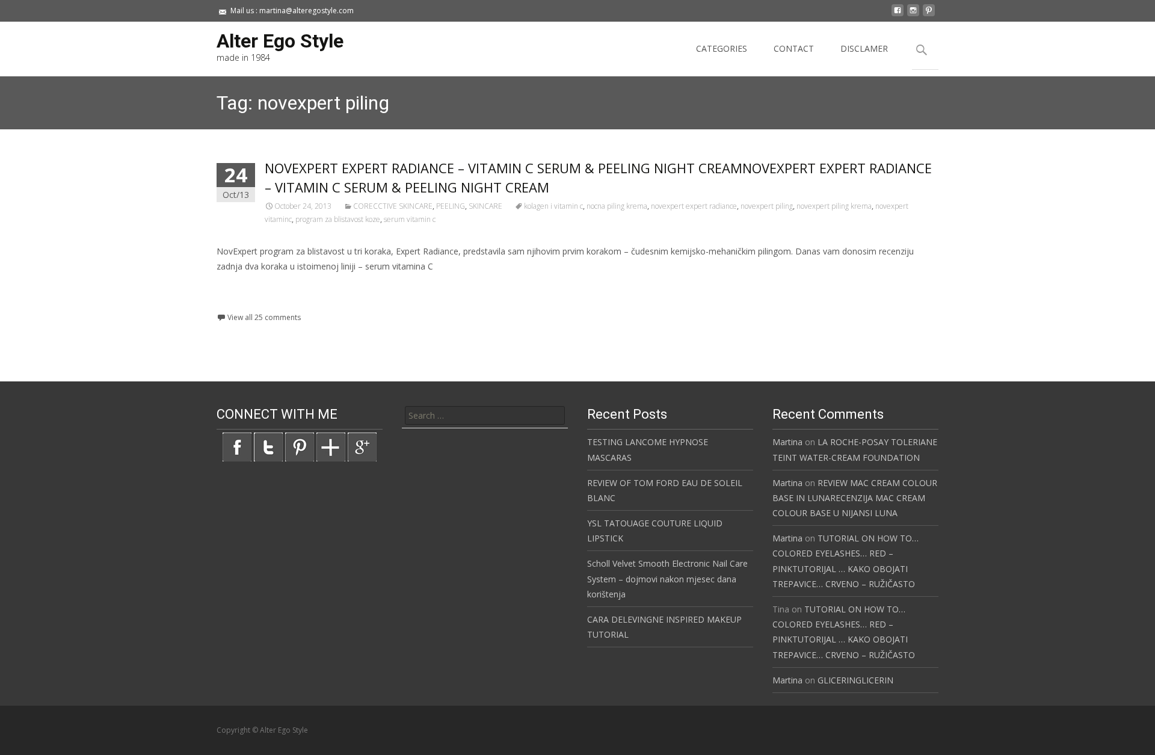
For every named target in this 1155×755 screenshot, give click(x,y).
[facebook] (898, 14)
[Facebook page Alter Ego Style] (237, 446)
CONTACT (794, 48)
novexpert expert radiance (694, 206)
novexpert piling (767, 206)
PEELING (450, 206)
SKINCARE (485, 206)
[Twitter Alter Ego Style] (268, 446)
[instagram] (913, 14)
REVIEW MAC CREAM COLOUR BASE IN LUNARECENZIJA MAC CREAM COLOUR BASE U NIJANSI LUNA (854, 498)
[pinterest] (929, 14)
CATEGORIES (721, 48)
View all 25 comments (264, 317)
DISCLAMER (864, 48)
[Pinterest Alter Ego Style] (299, 446)
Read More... (243, 303)
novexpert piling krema (834, 206)
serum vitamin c (410, 219)
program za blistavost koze (337, 219)
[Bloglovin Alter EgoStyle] (330, 446)
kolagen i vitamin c (553, 206)
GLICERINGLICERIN (855, 680)
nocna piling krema (617, 206)
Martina (787, 442)
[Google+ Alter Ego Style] (362, 446)
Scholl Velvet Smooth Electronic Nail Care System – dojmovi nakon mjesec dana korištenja (667, 578)
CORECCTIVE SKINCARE (393, 206)
